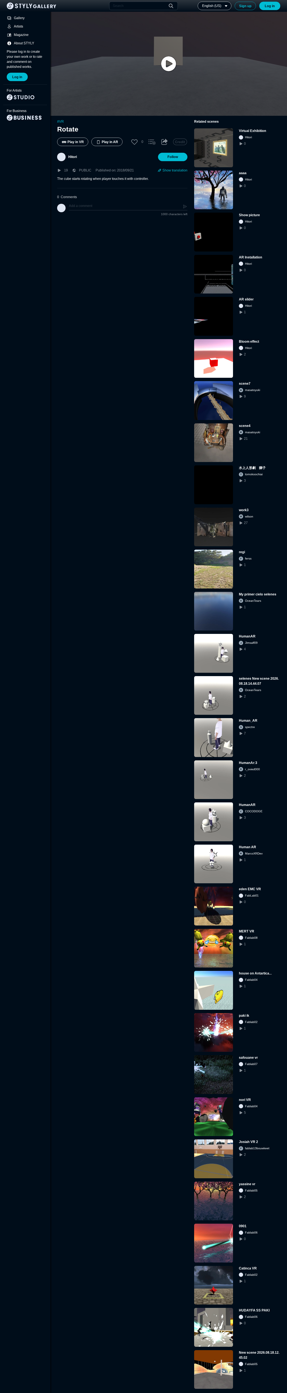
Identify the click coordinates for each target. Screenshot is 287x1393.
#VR (60, 121)
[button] (134, 142)
